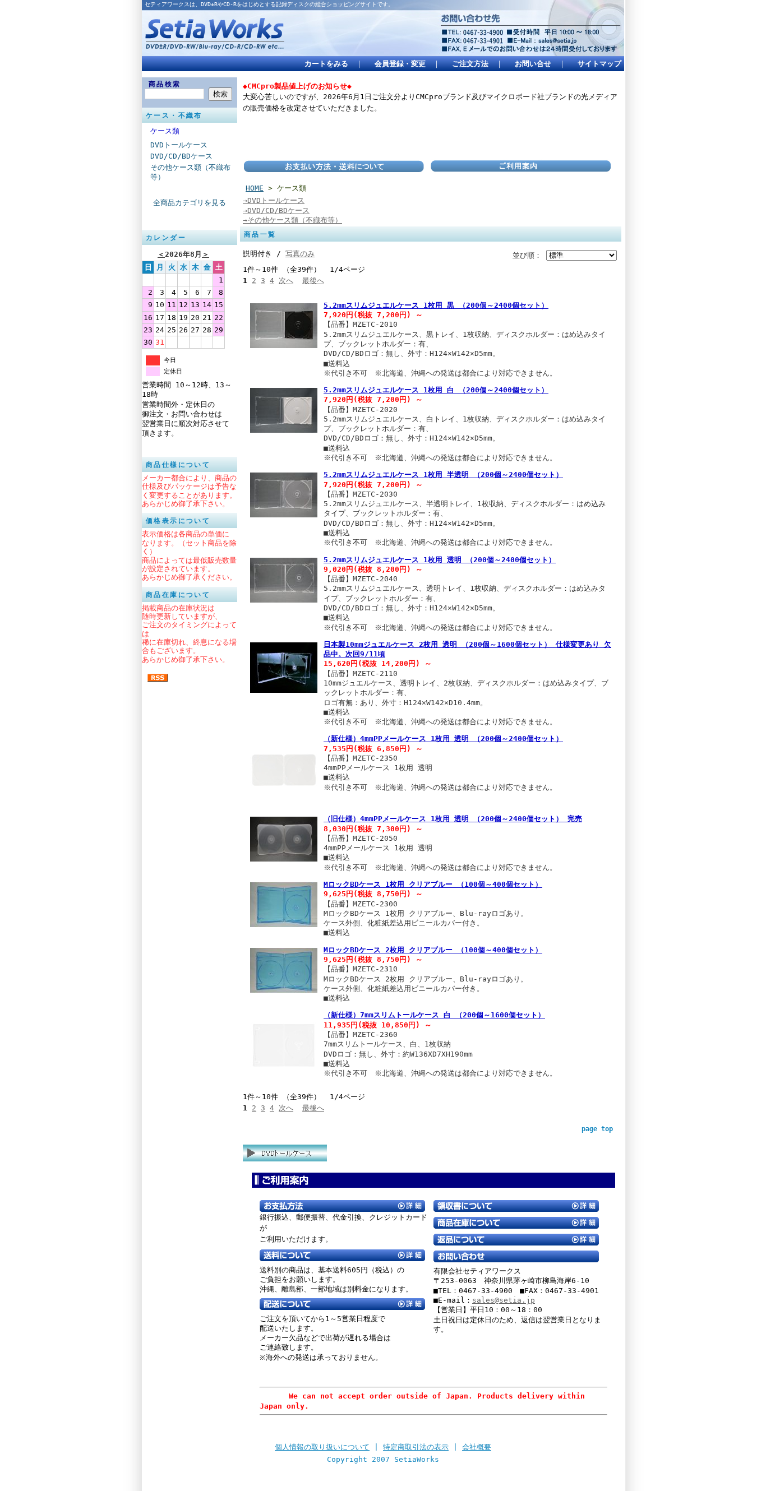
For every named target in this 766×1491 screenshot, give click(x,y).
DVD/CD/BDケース (181, 156)
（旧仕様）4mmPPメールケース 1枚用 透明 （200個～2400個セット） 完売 (453, 818)
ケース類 (164, 131)
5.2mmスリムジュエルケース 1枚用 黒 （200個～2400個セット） (436, 305)
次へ (286, 280)
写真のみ (300, 253)
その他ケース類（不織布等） (190, 172)
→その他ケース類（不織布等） (292, 220)
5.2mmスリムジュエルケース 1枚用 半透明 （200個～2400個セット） (443, 474)
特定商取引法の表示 (416, 1447)
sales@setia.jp (503, 1300)
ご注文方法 (470, 63)
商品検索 (165, 84)
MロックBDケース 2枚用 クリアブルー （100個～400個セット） (433, 950)
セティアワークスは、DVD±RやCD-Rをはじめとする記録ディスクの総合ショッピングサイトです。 (269, 4)
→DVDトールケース (273, 200)
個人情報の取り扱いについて (322, 1447)
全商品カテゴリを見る (189, 202)
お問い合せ (533, 63)
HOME (255, 188)
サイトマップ (599, 63)
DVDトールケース (178, 145)
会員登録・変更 (400, 63)
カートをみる (326, 63)
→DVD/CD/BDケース (276, 210)
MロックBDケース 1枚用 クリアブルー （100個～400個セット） (433, 884)
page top (597, 1129)
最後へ (313, 280)
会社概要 (476, 1447)
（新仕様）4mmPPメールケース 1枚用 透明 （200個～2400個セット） (443, 738)
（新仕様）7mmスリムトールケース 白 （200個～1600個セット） (434, 1015)
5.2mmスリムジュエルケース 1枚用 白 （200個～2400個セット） (436, 390)
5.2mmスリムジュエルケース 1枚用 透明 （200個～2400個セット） (440, 559)
